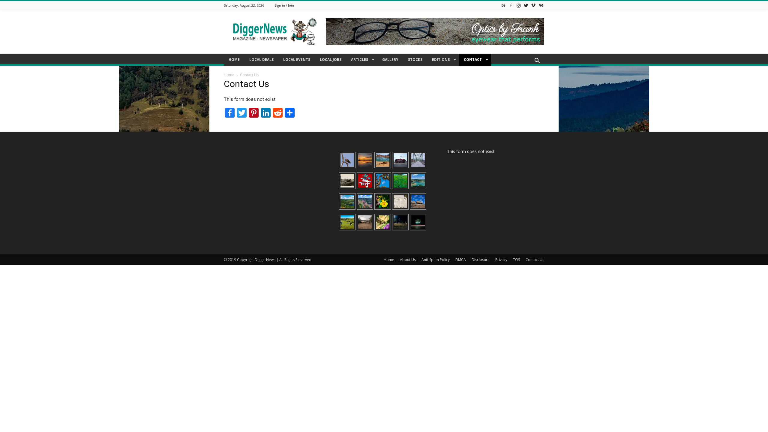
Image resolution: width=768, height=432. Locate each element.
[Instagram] (518, 5)
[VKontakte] (541, 5)
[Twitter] (526, 5)
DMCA (460, 259)
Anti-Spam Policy (436, 259)
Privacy (501, 259)
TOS (516, 259)
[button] (537, 61)
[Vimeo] (533, 5)
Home (229, 74)
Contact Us (535, 259)
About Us (408, 259)
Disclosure (481, 259)
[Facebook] (511, 5)
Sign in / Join (284, 5)
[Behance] (503, 5)
